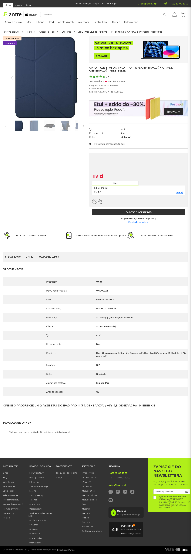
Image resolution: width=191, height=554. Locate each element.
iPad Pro (86, 522)
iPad (29, 31)
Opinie (29, 257)
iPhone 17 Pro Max (90, 477)
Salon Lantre (8, 482)
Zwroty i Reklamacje (38, 486)
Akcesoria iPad (46, 31)
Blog (5, 477)
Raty (115, 183)
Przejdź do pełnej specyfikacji (109, 144)
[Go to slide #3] (49, 125)
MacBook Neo (88, 491)
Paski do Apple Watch (92, 531)
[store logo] (20, 14)
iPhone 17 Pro (88, 473)
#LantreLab (34, 534)
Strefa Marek (8, 491)
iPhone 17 (86, 482)
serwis (18, 5)
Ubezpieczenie (35, 509)
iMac (84, 504)
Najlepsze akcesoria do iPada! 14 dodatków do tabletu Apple (40, 432)
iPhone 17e (86, 486)
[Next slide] (76, 77)
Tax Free (33, 500)
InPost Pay (34, 482)
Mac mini (86, 509)
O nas (5, 473)
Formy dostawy (36, 473)
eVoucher (33, 525)
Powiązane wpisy (48, 257)
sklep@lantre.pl (149, 3)
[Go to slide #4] (65, 125)
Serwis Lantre (9, 486)
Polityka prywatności (12, 509)
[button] (174, 14)
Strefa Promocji (36, 543)
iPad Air (85, 518)
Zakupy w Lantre (10, 495)
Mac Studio (87, 513)
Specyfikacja (13, 257)
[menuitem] (13, 22)
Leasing (32, 491)
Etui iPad (66, 31)
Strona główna (12, 31)
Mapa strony (8, 513)
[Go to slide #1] (18, 125)
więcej (179, 192)
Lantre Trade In (36, 538)
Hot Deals (33, 529)
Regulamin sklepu (11, 500)
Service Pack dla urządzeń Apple (40, 514)
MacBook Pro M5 (89, 500)
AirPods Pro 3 (88, 527)
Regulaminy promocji (13, 504)
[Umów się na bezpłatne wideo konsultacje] (126, 517)
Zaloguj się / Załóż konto (66, 473)
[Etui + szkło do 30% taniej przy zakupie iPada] (138, 108)
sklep (8, 5)
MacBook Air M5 (89, 495)
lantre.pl (23, 550)
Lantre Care (34, 504)
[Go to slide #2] (34, 125)
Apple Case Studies (37, 520)
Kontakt (6, 518)
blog (28, 5)
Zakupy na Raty (36, 495)
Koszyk (59, 477)
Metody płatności (37, 477)
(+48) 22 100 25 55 (179, 3)
